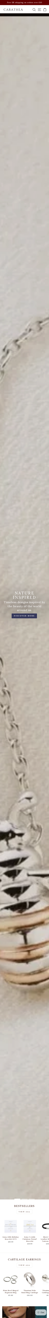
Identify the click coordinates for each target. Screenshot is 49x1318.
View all (24, 1212)
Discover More (24, 616)
